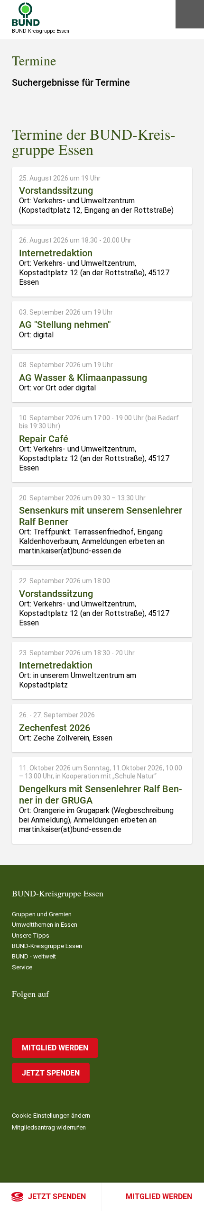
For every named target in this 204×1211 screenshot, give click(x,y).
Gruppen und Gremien (42, 914)
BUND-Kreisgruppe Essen (47, 945)
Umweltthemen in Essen (44, 924)
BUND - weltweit (34, 956)
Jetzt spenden (57, 1196)
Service (22, 967)
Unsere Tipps (30, 935)
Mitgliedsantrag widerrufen (49, 1127)
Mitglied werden (159, 1196)
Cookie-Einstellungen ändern (51, 1115)
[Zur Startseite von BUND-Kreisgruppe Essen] (26, 14)
